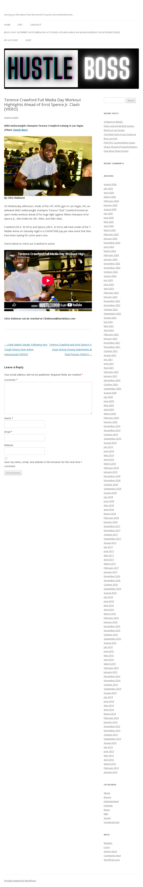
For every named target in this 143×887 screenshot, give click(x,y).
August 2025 (110, 209)
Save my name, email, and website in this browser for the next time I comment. (43, 464)
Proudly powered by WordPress (20, 880)
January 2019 (110, 472)
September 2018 (112, 488)
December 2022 (112, 301)
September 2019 (112, 438)
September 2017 (112, 538)
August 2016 (110, 592)
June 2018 (109, 501)
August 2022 (110, 317)
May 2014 (109, 705)
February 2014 (111, 718)
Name (8, 418)
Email (8, 431)
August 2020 (110, 392)
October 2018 (111, 484)
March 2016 (110, 613)
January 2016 (110, 622)
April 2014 (109, 709)
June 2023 (109, 284)
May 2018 (109, 505)
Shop (28, 40)
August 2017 (110, 542)
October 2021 (111, 351)
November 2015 (112, 630)
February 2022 (111, 334)
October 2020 (111, 384)
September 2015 (112, 638)
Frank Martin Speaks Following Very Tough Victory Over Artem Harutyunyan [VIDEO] (25, 349)
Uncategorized (111, 822)
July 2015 (108, 647)
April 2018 (109, 509)
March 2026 (110, 196)
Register (108, 843)
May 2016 (109, 605)
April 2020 (109, 409)
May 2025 (109, 221)
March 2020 (110, 413)
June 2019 (109, 451)
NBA (106, 813)
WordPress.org (112, 859)
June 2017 (109, 551)
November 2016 (112, 580)
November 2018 (112, 480)
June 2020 (109, 401)
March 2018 (110, 513)
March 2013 (110, 763)
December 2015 (112, 626)
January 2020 (110, 422)
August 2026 (110, 184)
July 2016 (108, 597)
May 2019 (109, 455)
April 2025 (109, 226)
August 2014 (110, 693)
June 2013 (109, 751)
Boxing (107, 797)
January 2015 (110, 672)
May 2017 (109, 555)
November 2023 (112, 267)
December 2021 (112, 342)
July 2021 (108, 359)
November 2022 (112, 305)
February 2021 (111, 371)
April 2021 (109, 367)
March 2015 (110, 663)
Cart (19, 24)
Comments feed (112, 855)
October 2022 (111, 309)
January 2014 (110, 722)
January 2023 (110, 296)
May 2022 (109, 326)
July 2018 (108, 497)
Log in (107, 847)
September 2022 (112, 313)
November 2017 (112, 530)
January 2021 (110, 376)
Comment (11, 379)
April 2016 (109, 609)
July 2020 (108, 397)
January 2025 (110, 238)
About (107, 793)
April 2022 (109, 330)
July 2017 (108, 547)
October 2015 (111, 634)
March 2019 (110, 463)
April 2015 (109, 659)
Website (8, 445)
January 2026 (110, 205)
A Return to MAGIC (113, 121)
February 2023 (111, 292)
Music (107, 809)
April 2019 (109, 459)
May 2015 (109, 655)
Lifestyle (108, 805)
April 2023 (109, 288)
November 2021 (112, 346)
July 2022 (108, 321)
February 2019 (111, 467)
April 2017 (109, 559)
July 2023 (108, 280)
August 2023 (110, 276)
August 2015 (110, 642)
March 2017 (110, 563)
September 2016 (112, 588)
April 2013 (109, 759)
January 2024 (110, 259)
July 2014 (108, 697)
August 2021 (110, 355)
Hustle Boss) (20, 130)
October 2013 (111, 734)
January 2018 (110, 522)
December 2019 (112, 426)
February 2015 (111, 668)
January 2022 (110, 338)
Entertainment (111, 801)
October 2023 (111, 271)
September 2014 (112, 688)
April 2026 (109, 192)
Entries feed (110, 851)
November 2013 (112, 730)
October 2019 (111, 434)
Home (7, 24)
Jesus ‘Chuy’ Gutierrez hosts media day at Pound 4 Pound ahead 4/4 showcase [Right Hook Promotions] (62, 32)
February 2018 (111, 517)
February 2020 (111, 417)
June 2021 (109, 363)
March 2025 (110, 230)
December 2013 (112, 726)
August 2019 (110, 442)
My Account (11, 40)
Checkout (35, 24)
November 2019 (112, 430)
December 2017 (112, 526)
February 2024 (111, 255)
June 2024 (109, 246)
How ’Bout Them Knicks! (116, 151)
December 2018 (112, 476)
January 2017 (110, 572)
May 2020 (109, 405)
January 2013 (110, 772)
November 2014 (112, 680)
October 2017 (111, 534)
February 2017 (111, 567)
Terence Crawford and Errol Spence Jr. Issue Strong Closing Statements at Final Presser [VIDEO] (70, 349)
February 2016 (111, 617)
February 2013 (111, 768)
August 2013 (110, 743)
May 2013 (109, 755)
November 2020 (112, 380)
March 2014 (110, 713)
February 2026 (111, 201)
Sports (107, 818)
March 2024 (110, 251)
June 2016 (109, 601)
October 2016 (111, 584)
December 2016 (112, 576)
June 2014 (109, 701)
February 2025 (111, 234)
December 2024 (112, 242)
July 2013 (108, 747)
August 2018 (110, 492)
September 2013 (112, 738)
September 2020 (112, 388)
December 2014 (112, 676)
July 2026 (108, 188)
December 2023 (112, 263)
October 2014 (111, 684)
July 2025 (108, 213)
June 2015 (109, 651)
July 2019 (108, 447)
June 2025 (109, 217)
